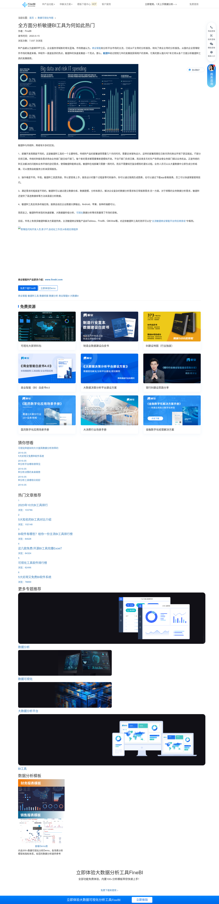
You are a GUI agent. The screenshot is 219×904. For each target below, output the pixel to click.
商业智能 (96, 48)
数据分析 (53, 295)
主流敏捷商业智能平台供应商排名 (169, 220)
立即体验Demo (48, 288)
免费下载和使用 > (109, 890)
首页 (31, 17)
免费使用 (194, 4)
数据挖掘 (43, 295)
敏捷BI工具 (33, 295)
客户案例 (106, 4)
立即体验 (142, 899)
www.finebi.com (54, 279)
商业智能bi (64, 295)
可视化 (79, 212)
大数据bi (74, 295)
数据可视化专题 (46, 17)
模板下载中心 (87, 4)
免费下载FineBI (28, 288)
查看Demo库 (41, 846)
